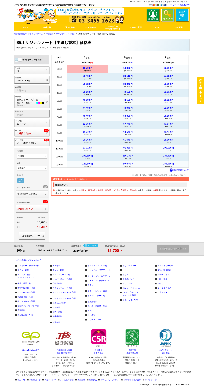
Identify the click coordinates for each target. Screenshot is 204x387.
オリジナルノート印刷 (65, 34)
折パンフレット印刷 (26, 301)
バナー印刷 (162, 279)
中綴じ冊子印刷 (24, 283)
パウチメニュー (94, 319)
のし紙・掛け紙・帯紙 (97, 306)
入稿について (50, 380)
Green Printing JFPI (30, 350)
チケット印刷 (58, 270)
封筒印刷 (56, 307)
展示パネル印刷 (164, 270)
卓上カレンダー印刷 (96, 295)
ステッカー (92, 285)
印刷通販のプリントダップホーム (28, 34)
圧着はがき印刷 (59, 303)
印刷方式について (181, 170)
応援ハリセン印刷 (130, 300)
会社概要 (81, 380)
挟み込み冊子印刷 (25, 315)
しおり (125, 270)
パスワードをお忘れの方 (179, 5)
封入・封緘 (57, 312)
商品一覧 (21, 380)
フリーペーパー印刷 (26, 292)
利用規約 (93, 380)
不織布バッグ (128, 279)
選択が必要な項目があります (173, 248)
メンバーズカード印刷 (62, 279)
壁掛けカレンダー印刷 (97, 291)
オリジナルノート (130, 265)
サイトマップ (151, 380)
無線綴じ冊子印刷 (25, 297)
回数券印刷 (57, 283)
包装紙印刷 (92, 302)
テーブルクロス (164, 288)
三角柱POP (163, 292)
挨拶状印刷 (57, 316)
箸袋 (89, 310)
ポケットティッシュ (131, 288)
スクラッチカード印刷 (62, 288)
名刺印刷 (56, 265)
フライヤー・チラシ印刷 (28, 265)
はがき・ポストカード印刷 (64, 298)
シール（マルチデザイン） (99, 280)
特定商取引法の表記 (132, 380)
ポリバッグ (127, 283)
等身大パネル (163, 274)
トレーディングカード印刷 (64, 292)
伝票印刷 (56, 322)
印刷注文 (49, 34)
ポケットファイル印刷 (97, 265)
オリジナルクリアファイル (99, 270)
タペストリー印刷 (165, 265)
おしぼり (91, 315)
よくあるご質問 (66, 380)
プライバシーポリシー (110, 380)
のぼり (161, 283)
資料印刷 (21, 310)
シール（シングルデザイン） (100, 276)
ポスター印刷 (23, 270)
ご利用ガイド (35, 380)
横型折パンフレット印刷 (28, 306)
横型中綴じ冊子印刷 (26, 288)
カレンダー (92, 245)
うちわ (125, 274)
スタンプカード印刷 (61, 274)
